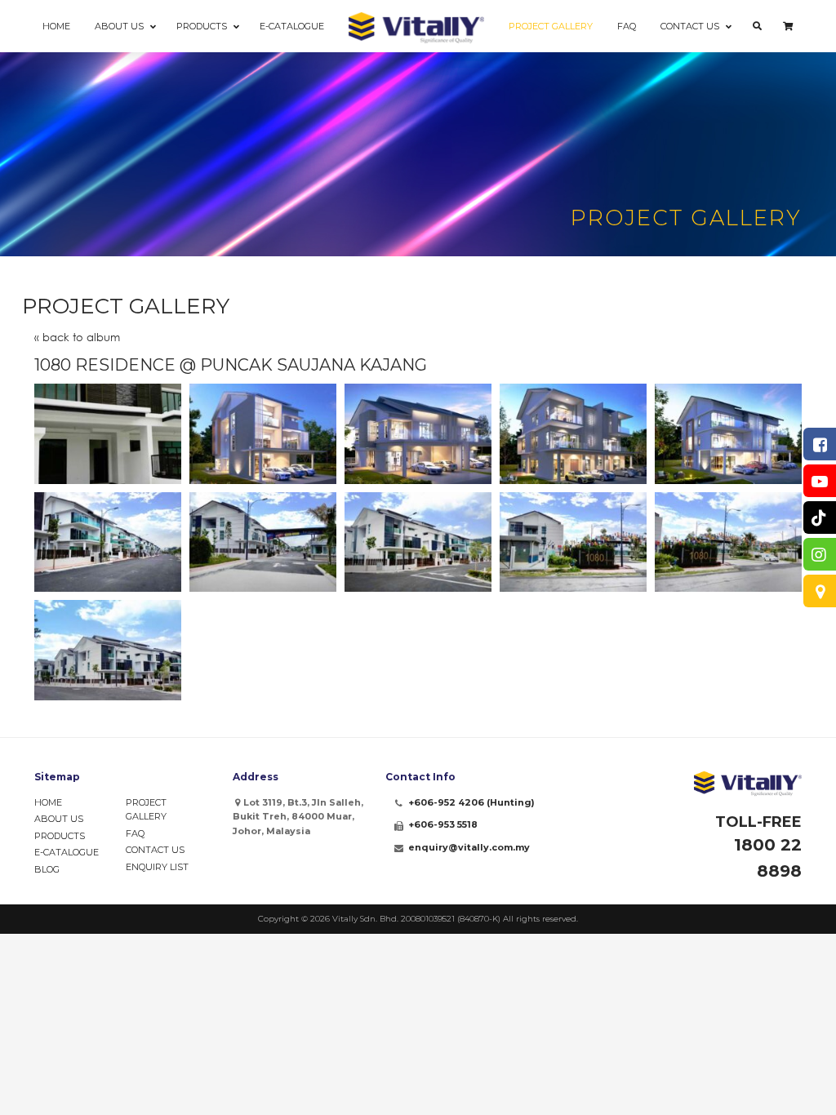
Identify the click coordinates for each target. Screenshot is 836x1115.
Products (59, 836)
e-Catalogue (66, 852)
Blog (47, 869)
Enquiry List (157, 867)
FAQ (135, 833)
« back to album (77, 337)
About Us (58, 818)
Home (48, 802)
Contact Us (155, 849)
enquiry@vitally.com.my (469, 847)
